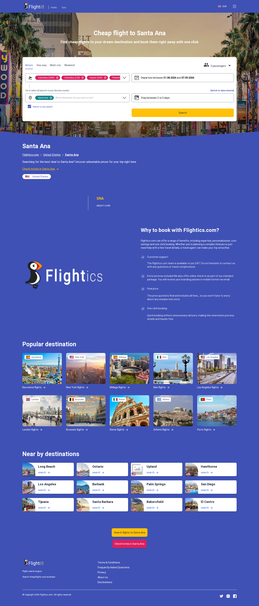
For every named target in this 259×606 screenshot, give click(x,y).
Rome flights (117, 429)
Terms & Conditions (109, 562)
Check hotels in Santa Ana (38, 169)
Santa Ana (72, 154)
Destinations (105, 582)
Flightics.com (30, 154)
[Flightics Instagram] (228, 596)
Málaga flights (118, 387)
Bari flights (159, 387)
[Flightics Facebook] (235, 596)
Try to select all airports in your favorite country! (47, 90)
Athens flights (161, 429)
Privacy (102, 572)
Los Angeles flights (208, 387)
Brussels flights (75, 429)
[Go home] (33, 562)
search (42, 472)
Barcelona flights (32, 387)
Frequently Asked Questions (114, 567)
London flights (30, 429)
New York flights (75, 387)
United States (52, 154)
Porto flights (204, 429)
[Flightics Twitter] (221, 596)
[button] (234, 6)
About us (103, 577)
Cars (64, 7)
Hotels (54, 7)
